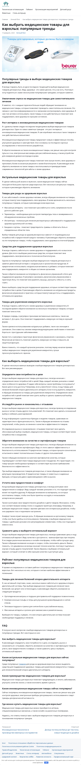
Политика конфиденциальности (48, 746)
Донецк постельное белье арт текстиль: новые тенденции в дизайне (62, 730)
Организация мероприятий (46, 9)
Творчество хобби (26, 757)
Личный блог (15, 19)
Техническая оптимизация (13, 9)
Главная (5, 19)
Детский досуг (65, 9)
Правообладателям (9, 750)
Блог (4, 743)
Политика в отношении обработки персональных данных (30, 743)
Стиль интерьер (19, 13)
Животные (6, 13)
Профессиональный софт (63, 757)
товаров (22, 664)
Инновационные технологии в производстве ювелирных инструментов (19, 730)
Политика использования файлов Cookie (18, 746)
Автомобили (46, 753)
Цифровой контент (9, 757)
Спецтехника (59, 753)
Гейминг (29, 9)
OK (46, 762)
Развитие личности (43, 757)
